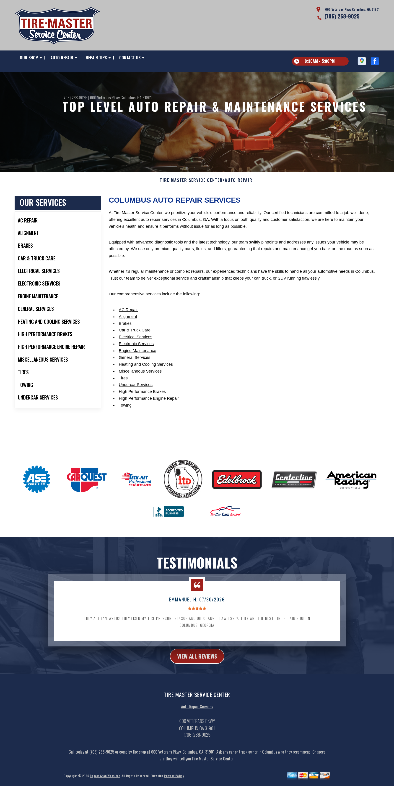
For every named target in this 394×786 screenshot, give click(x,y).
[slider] (197, 608)
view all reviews (197, 656)
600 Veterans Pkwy (105, 98)
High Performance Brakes (142, 391)
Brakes (125, 323)
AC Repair (128, 309)
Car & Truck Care (134, 330)
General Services (134, 357)
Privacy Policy (174, 775)
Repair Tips (96, 58)
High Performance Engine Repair (149, 398)
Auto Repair (61, 58)
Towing (125, 405)
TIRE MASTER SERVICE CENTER (191, 180)
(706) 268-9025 (342, 16)
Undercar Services (136, 384)
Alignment (128, 316)
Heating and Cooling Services (146, 364)
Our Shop (29, 58)
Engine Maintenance (137, 350)
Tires (123, 378)
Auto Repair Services (197, 706)
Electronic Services (136, 343)
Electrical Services (135, 337)
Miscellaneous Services (140, 371)
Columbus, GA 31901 (136, 98)
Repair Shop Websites (105, 775)
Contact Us (129, 58)
